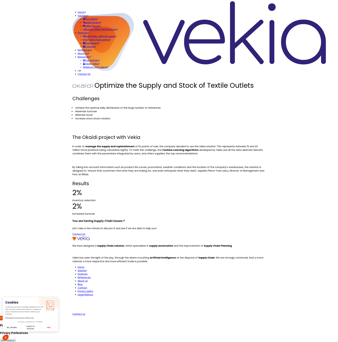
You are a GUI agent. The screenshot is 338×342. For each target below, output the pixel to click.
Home (81, 12)
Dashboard (91, 43)
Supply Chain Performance (101, 29)
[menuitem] (172, 74)
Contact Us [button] (78, 234)
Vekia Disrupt (92, 26)
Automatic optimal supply (100, 36)
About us (83, 53)
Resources (83, 57)
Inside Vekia (91, 63)
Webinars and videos (95, 67)
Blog (80, 284)
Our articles (91, 60)
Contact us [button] (78, 314)
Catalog (90, 46)
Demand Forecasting (97, 39)
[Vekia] (169, 4)
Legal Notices (85, 294)
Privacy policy (85, 291)
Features (83, 32)
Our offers (91, 19)
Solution (82, 15)
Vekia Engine (93, 22)
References (84, 50)
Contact (82, 287)
